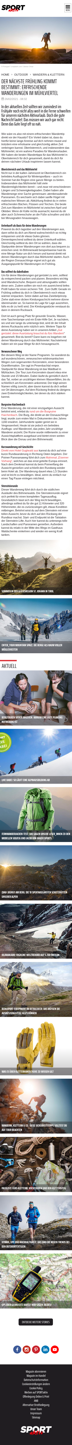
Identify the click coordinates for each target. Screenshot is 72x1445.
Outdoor (21, 74)
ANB (36, 1400)
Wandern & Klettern (48, 74)
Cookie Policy (36, 1388)
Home (5, 74)
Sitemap (36, 1417)
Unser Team (36, 1409)
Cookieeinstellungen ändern (36, 1384)
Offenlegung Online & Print (36, 1396)
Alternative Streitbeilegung (36, 1404)
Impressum (36, 1413)
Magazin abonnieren (36, 1371)
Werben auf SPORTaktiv (36, 1392)
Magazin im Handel (36, 1375)
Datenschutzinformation (36, 1379)
